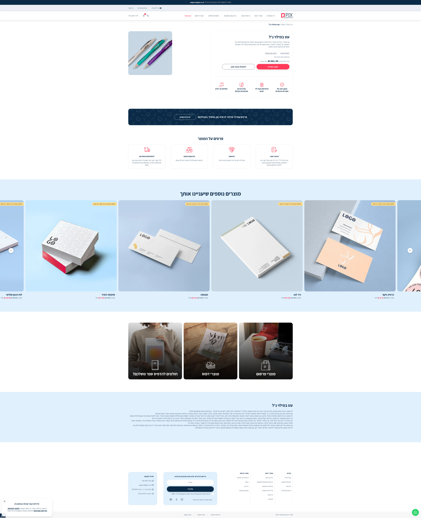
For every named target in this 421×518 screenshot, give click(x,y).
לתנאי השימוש (14, 508)
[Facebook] (176, 499)
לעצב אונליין (273, 66)
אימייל (190, 482)
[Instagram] (182, 499)
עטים (283, 24)
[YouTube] (170, 499)
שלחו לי (190, 489)
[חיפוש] (148, 16)
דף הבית (290, 24)
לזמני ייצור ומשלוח (271, 53)
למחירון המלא (284, 53)
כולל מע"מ (155, 8)
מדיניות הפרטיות (40, 510)
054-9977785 (146, 481)
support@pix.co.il (145, 485)
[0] (144, 16)
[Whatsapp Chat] (415, 512)
